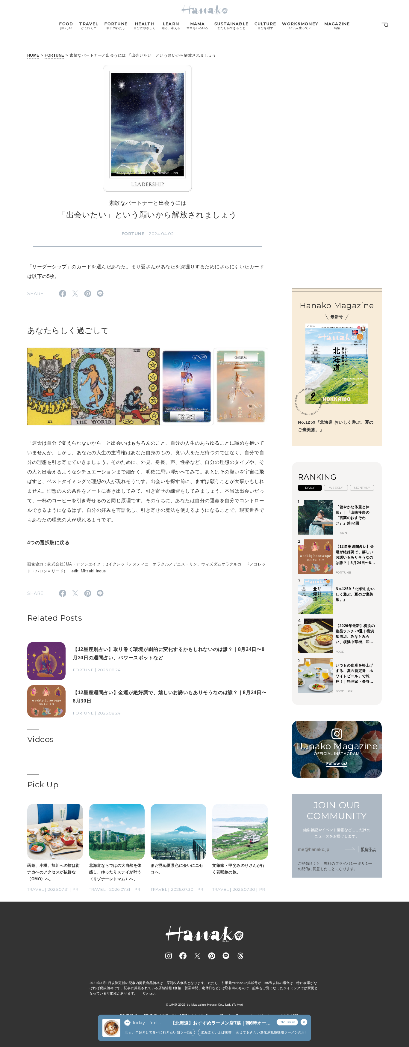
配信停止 (368, 849)
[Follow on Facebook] (183, 956)
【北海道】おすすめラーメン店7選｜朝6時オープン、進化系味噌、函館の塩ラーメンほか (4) (221, 1023)
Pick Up (42, 784)
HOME (33, 55)
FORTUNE (54, 55)
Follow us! (336, 763)
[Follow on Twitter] (197, 956)
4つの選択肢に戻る (48, 542)
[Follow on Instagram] (168, 956)
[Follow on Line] (226, 956)
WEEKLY (336, 488)
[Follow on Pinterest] (212, 956)
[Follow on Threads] (240, 956)
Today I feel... (146, 1023)
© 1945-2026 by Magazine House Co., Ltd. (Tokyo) (204, 1004)
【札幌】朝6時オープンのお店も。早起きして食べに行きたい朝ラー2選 (124, 1032)
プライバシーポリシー (354, 863)
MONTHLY (362, 488)
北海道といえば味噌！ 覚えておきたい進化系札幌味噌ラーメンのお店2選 (244, 1032)
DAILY (310, 488)
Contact (149, 993)
